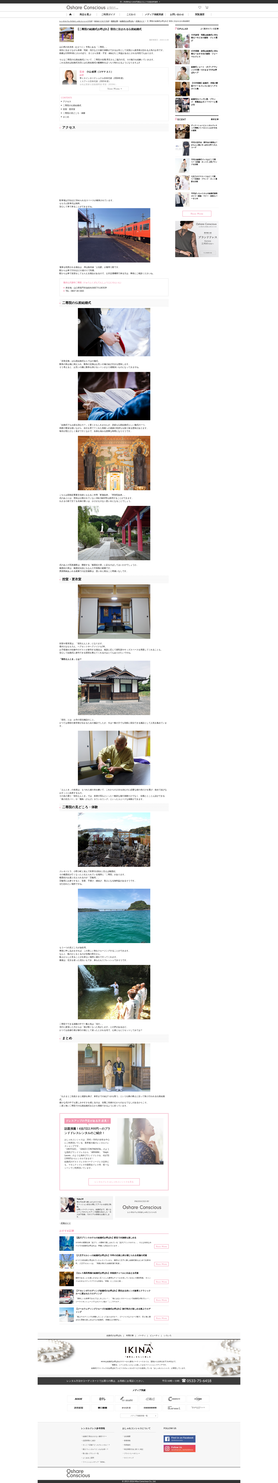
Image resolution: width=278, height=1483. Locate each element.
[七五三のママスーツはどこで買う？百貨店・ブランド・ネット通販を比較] (182, 183)
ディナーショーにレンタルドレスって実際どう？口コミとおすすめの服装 (204, 128)
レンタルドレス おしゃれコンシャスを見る (114, 1182)
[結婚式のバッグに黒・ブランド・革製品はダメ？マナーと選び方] (182, 105)
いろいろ (167, 1336)
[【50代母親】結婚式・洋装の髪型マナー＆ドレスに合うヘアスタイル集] (182, 89)
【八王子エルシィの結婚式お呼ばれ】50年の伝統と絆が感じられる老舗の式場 (111, 1255)
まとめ (66, 117)
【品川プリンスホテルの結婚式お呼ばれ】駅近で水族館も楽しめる (106, 1238)
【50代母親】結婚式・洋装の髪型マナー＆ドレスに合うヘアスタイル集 (204, 86)
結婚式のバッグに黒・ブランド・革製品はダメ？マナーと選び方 (204, 102)
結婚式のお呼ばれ (114, 1336)
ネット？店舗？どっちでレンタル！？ (96, 1445)
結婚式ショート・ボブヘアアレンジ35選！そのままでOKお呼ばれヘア (204, 70)
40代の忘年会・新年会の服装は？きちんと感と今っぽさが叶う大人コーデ (204, 145)
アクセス (67, 102)
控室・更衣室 (69, 109)
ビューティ (154, 1336)
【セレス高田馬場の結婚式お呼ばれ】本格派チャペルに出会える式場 (107, 1273)
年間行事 (130, 1336)
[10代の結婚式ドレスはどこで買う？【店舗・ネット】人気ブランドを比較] (182, 166)
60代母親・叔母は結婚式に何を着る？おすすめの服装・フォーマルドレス (204, 54)
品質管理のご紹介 (89, 1440)
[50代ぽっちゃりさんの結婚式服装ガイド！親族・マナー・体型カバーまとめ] (182, 200)
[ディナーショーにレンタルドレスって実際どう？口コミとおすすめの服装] (182, 132)
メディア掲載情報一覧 (139, 1416)
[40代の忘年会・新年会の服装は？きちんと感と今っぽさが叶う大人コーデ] (182, 149)
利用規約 (127, 1445)
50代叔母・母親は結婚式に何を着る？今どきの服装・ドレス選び (204, 38)
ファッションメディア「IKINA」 (94, 1462)
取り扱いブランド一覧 (91, 1453)
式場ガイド (66, 1223)
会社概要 (127, 1436)
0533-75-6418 (198, 1381)
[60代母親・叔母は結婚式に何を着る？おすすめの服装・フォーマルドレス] (182, 57)
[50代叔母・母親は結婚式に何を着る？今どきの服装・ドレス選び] (182, 41)
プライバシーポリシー (132, 1453)
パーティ (142, 1336)
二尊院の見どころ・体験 (74, 113)
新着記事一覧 (196, 214)
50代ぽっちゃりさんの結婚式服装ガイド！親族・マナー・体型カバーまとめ (204, 196)
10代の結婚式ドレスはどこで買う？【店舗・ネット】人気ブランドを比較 (204, 162)
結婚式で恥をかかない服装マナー (95, 1436)
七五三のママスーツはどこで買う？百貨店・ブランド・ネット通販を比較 (204, 179)
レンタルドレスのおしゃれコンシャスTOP (75, 21)
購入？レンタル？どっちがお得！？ (95, 1449)
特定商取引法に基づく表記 (133, 1449)
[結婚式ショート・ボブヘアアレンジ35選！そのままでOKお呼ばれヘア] (182, 73)
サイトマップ (129, 1458)
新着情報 (127, 1440)
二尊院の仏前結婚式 (72, 106)
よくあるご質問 (88, 1458)
